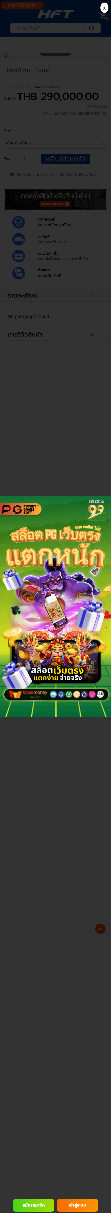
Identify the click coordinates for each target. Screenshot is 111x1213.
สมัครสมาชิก (33, 1205)
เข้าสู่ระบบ (77, 1205)
